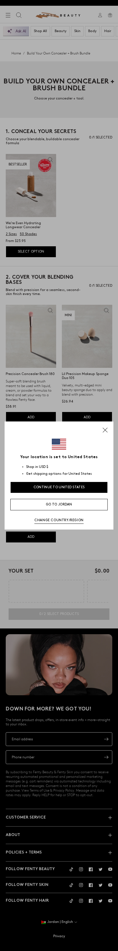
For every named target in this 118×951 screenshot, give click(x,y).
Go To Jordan (59, 504)
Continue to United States (59, 487)
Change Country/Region (59, 520)
